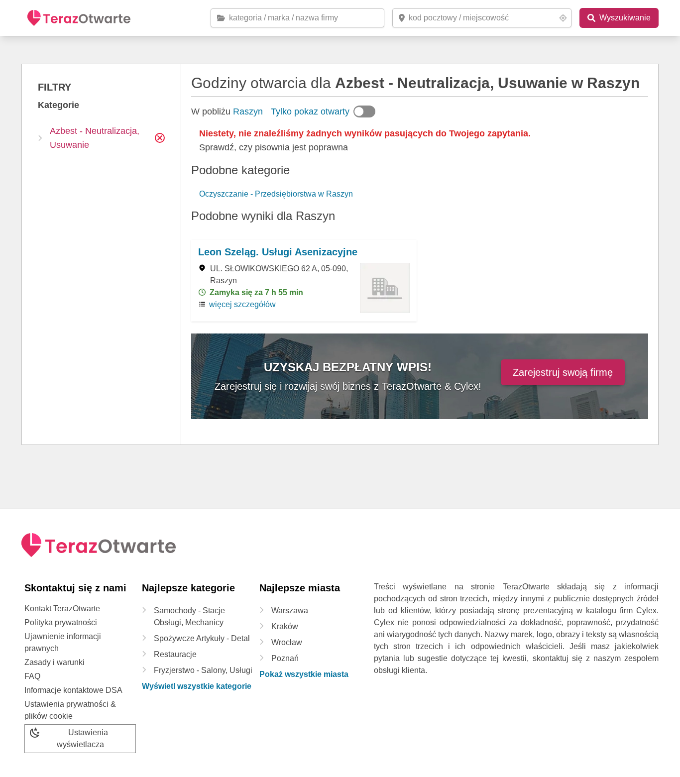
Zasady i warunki (54, 662)
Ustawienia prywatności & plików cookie (70, 710)
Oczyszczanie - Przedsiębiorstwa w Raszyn (276, 194)
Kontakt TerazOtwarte (62, 608)
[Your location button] (563, 18)
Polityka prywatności (60, 622)
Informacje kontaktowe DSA (73, 690)
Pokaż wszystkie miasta (303, 674)
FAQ (32, 676)
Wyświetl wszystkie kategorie (196, 686)
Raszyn (248, 111)
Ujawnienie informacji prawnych (62, 642)
